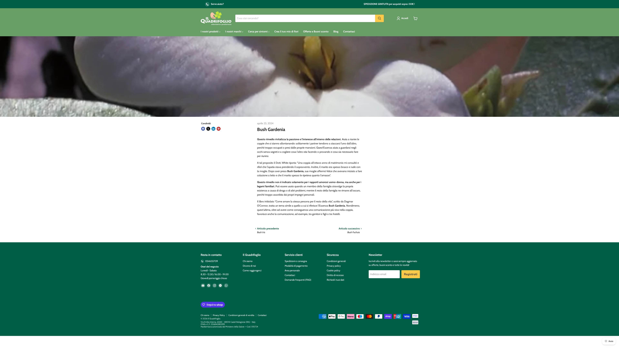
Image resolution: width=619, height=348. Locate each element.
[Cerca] (379, 18)
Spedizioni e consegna (296, 261)
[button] (403, 18)
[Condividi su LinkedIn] (213, 129)
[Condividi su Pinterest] (219, 129)
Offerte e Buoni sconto (316, 31)
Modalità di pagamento (296, 265)
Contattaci (349, 31)
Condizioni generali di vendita (241, 315)
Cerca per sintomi (258, 31)
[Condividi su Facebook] (203, 129)
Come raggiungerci (252, 270)
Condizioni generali (336, 261)
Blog (335, 31)
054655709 (211, 261)
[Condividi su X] (208, 129)
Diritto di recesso (335, 275)
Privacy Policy (219, 315)
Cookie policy (333, 270)
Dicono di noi (249, 265)
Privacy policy (334, 265)
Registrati (410, 274)
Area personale (292, 270)
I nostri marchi (233, 31)
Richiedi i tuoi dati (335, 279)
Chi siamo (247, 261)
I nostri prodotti (210, 31)
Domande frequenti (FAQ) (298, 279)
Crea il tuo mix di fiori (286, 31)
